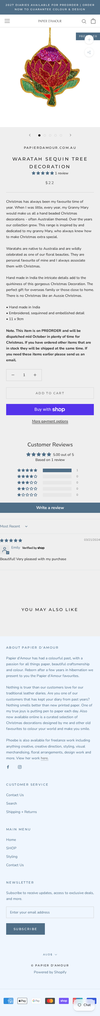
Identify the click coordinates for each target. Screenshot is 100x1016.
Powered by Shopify (50, 972)
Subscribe (25, 929)
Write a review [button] (50, 508)
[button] (43, 173)
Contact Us (15, 795)
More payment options (50, 421)
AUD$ (48, 954)
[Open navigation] (7, 21)
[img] (11, 540)
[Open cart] (93, 21)
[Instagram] (20, 767)
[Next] (70, 135)
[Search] (84, 21)
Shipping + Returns (21, 811)
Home (11, 839)
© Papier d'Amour (50, 965)
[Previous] (30, 135)
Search (11, 803)
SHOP (11, 848)
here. (44, 758)
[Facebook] (8, 767)
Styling (11, 856)
